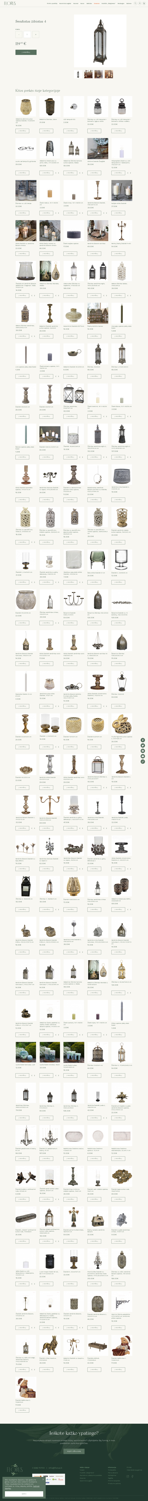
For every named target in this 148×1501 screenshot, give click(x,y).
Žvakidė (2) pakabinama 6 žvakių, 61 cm (48, 1149)
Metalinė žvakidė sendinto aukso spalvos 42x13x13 (48, 327)
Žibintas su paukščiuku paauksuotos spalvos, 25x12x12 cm (71, 532)
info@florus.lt (55, 1468)
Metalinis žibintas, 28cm (48, 119)
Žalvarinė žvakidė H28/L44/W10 (69, 614)
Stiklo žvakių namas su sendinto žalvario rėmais (47, 244)
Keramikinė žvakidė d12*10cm (73, 326)
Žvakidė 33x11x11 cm (46, 407)
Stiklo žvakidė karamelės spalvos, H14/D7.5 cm (24, 488)
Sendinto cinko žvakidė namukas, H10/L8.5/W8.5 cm (97, 941)
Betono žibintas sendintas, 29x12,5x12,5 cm (25, 326)
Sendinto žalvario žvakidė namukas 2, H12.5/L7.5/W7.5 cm (121, 942)
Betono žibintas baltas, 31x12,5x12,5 (119, 284)
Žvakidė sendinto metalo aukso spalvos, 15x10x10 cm (121, 531)
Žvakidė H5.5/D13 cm (22, 777)
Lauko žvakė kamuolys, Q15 (25, 1064)
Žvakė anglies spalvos (70, 243)
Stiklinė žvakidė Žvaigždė (96, 161)
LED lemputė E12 (69, 119)
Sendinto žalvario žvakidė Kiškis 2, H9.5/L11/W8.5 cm (49, 941)
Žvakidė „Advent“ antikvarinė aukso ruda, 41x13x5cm (25, 1231)
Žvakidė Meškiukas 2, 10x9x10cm (22, 1401)
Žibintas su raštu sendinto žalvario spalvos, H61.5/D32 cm (120, 1273)
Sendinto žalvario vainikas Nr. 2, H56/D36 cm (97, 654)
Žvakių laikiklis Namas (95, 326)
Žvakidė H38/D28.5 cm (71, 899)
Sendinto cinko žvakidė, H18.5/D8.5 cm (96, 818)
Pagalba (110, 1478)
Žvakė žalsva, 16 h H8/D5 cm (122, 406)
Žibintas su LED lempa (23, 203)
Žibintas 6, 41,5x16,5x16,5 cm (121, 1065)
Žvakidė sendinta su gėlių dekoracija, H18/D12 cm (49, 573)
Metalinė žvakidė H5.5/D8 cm (73, 367)
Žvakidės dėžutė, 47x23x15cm (93, 1359)
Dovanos (82, 1478)
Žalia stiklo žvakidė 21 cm (96, 573)
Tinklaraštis (112, 1470)
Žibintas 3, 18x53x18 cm (24, 899)
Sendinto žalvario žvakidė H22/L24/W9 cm (48, 819)
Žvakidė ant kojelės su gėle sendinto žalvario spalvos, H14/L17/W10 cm (120, 1108)
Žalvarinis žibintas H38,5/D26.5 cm (117, 654)
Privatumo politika (114, 1483)
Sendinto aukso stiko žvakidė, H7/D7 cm (47, 694)
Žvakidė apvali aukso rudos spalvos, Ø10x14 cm (49, 1189)
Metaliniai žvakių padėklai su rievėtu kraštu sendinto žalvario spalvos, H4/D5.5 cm (50, 1024)
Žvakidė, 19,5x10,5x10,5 (72, 446)
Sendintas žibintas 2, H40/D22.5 (46, 1107)
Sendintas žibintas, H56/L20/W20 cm (22, 1106)
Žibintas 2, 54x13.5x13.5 (119, 367)
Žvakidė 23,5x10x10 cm (23, 736)
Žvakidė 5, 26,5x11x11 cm (71, 1272)
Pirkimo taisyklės (114, 1481)
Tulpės (82, 1470)
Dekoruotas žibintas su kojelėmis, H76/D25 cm (72, 284)
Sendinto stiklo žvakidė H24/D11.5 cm (47, 778)
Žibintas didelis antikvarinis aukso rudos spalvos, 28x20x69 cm (49, 1231)
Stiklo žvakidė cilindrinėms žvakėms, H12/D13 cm (97, 694)
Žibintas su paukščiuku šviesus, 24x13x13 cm (24, 530)
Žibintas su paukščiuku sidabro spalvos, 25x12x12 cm (49, 531)
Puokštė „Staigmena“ (87, 1473)
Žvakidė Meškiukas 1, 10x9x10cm (118, 1359)
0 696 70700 (38, 1468)
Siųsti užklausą (74, 1451)
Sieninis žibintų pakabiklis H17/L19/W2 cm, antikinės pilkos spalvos (120, 1316)
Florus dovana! (113, 1473)
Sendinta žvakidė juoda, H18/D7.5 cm (120, 818)
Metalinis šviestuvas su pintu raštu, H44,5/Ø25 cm (49, 161)
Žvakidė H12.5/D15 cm (23, 613)
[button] (55, 173)
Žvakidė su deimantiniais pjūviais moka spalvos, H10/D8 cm (72, 489)
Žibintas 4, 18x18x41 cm (48, 899)
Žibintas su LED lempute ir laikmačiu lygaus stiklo (96, 120)
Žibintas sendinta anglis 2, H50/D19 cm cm (97, 447)
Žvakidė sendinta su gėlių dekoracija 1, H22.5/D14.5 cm (73, 818)
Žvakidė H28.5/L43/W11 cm (48, 447)
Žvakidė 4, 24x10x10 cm (48, 736)
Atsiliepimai (112, 1475)
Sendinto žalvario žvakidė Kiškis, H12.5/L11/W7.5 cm (24, 941)
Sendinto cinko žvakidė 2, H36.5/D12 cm (72, 940)
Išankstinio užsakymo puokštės (91, 1475)
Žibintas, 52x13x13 (93, 367)
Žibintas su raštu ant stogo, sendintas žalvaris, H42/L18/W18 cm (25, 1359)
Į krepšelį (26, 52)
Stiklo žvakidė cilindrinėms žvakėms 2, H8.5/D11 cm (121, 859)
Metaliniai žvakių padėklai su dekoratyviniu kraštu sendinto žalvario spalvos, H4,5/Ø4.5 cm (50, 1316)
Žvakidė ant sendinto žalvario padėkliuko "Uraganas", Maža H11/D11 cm (26, 285)
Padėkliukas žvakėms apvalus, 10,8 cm (94, 1149)
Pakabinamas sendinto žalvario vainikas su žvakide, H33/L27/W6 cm (97, 489)
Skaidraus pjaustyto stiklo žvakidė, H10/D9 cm (73, 573)
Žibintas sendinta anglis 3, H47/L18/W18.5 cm (121, 447)
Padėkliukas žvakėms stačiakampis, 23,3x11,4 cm (120, 1149)
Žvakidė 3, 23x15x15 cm (119, 573)
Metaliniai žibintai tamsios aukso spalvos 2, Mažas (73, 983)
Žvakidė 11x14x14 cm (70, 736)
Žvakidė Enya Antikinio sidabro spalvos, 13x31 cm (72, 1190)
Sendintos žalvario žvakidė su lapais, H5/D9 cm (73, 859)
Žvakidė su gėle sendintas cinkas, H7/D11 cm (120, 1231)
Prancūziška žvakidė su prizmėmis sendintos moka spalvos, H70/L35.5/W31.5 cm (97, 1273)
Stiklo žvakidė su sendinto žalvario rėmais (24, 244)
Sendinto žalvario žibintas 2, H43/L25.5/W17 (97, 777)
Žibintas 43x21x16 (117, 694)
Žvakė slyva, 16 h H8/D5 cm (97, 1022)
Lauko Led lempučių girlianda (25, 161)
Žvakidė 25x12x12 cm (22, 407)
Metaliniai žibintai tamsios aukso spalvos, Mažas (73, 161)
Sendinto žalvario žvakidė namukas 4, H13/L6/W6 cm (49, 983)
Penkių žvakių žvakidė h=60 (121, 243)
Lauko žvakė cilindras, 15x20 (50, 1064)
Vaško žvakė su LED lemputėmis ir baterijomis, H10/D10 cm (25, 1273)
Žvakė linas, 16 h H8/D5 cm (73, 203)
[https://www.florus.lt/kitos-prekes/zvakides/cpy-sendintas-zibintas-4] (143, 761)
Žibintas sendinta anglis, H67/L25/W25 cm (96, 284)
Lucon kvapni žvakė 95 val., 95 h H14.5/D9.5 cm (49, 1272)
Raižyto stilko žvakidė (118, 203)
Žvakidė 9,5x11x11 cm (94, 736)
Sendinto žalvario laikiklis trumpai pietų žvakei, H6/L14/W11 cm (72, 696)
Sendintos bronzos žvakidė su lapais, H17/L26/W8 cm (48, 488)
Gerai (24, 1494)
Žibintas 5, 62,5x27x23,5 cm (121, 982)
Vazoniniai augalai (65, 3)
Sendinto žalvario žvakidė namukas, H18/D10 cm (24, 654)
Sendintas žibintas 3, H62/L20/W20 (70, 1107)
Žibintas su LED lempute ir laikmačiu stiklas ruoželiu (120, 120)
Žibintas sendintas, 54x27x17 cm (70, 407)
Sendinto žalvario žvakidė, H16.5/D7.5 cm (96, 203)
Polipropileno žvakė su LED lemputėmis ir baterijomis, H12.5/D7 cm (121, 162)
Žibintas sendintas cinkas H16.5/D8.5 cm (96, 900)
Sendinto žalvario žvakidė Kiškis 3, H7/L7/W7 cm (24, 1024)
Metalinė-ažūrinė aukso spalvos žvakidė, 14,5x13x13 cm (25, 121)
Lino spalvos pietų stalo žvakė (25, 367)
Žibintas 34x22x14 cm (95, 1065)
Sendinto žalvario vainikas (96, 243)
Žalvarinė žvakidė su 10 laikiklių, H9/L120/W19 (119, 614)
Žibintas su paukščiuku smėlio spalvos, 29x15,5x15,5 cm (98, 531)
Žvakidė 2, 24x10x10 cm (24, 572)
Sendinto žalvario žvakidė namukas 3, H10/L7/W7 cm (24, 983)
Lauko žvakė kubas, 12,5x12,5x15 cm (70, 1066)
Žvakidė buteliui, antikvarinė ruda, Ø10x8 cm (25, 1190)
